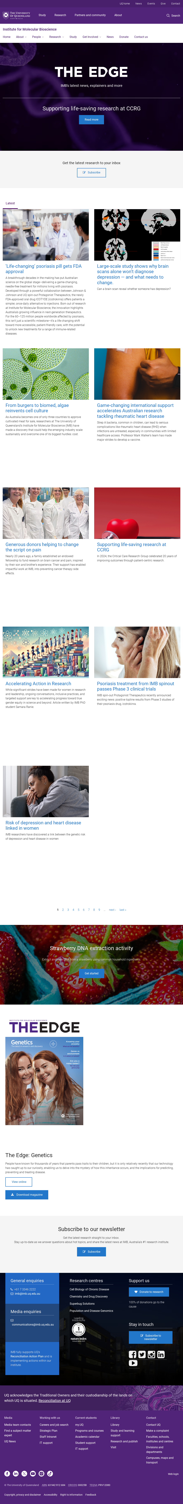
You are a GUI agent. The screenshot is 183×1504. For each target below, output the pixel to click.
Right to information (71, 1494)
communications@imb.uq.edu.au (33, 1324)
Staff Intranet (48, 1436)
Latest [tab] (10, 203)
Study (42, 15)
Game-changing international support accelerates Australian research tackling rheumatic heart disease (135, 411)
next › (112, 910)
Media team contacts (17, 1424)
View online (19, 1182)
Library (115, 1424)
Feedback (90, 1494)
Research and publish (124, 1441)
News (138, 3)
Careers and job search (54, 1424)
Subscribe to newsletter (152, 1337)
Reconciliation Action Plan (27, 1356)
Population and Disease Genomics (91, 1311)
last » (123, 910)
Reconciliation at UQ (55, 1400)
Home (6, 37)
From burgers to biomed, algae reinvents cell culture (37, 408)
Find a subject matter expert (17, 1433)
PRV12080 (104, 1485)
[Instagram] (41, 1473)
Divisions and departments (154, 1450)
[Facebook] (7, 1473)
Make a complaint (157, 1430)
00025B (82, 1485)
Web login (173, 1474)
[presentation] (10, 203)
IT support (46, 1443)
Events (151, 3)
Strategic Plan (48, 1430)
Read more (91, 119)
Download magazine (29, 1194)
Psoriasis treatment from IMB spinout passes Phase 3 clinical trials (135, 686)
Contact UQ (153, 1424)
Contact (175, 3)
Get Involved (90, 37)
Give (163, 3)
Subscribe (94, 172)
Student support (85, 1443)
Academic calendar (87, 1436)
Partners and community (90, 15)
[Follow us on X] (24, 1473)
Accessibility (50, 1494)
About (118, 15)
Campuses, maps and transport (160, 1460)
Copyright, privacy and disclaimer (22, 1494)
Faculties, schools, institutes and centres (159, 1439)
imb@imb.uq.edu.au (26, 1293)
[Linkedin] (16, 1473)
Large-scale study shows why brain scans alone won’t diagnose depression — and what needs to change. (133, 274)
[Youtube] (33, 1473)
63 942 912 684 (56, 1485)
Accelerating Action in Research (38, 683)
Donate (123, 37)
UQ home (125, 3)
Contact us (141, 37)
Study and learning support (122, 1433)
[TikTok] (50, 1473)
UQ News (10, 1441)
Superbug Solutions (82, 1303)
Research (60, 15)
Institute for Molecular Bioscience (30, 29)
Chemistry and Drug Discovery (89, 1296)
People (36, 37)
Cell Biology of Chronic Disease (89, 1289)
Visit (113, 1447)
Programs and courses (89, 1430)
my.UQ (79, 1424)
